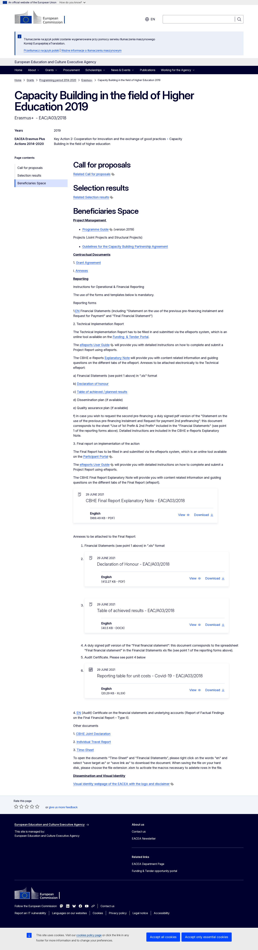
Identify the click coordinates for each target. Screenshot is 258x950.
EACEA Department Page (148, 864)
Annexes (81, 271)
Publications (147, 70)
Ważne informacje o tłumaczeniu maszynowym (91, 50)
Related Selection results (91, 197)
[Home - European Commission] (43, 18)
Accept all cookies (163, 937)
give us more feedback (63, 807)
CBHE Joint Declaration (93, 734)
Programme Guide (95, 229)
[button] (184, 514)
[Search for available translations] (113, 174)
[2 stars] (19, 806)
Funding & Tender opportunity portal (154, 871)
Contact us (139, 831)
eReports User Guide (95, 345)
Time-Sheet (85, 750)
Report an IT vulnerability (30, 913)
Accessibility (162, 913)
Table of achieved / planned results (102, 392)
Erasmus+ (86, 80)
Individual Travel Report (94, 742)
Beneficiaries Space (31, 183)
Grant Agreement (88, 262)
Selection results (29, 175)
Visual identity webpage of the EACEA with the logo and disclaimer (121, 784)
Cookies (98, 913)
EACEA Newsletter (144, 838)
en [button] (153, 19)
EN (77, 311)
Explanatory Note (117, 358)
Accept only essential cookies (206, 937)
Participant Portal (95, 456)
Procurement (71, 70)
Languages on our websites (69, 913)
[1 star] (16, 806)
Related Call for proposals (91, 174)
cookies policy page (89, 935)
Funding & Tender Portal (130, 337)
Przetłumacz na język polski (41, 50)
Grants (30, 80)
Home (18, 70)
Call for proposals (30, 168)
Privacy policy (118, 913)
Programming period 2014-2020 (57, 80)
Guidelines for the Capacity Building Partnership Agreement (125, 246)
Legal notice (140, 913)
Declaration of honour (92, 384)
